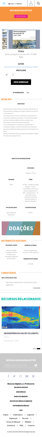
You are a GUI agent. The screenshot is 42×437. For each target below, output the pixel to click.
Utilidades (29, 422)
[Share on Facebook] (13, 75)
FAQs (23, 425)
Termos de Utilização (14, 422)
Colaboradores (19, 415)
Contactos (31, 425)
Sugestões (32, 415)
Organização (14, 418)
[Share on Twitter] (6, 75)
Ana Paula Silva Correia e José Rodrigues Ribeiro (21, 67)
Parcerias (26, 418)
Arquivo (7, 415)
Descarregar (21, 82)
